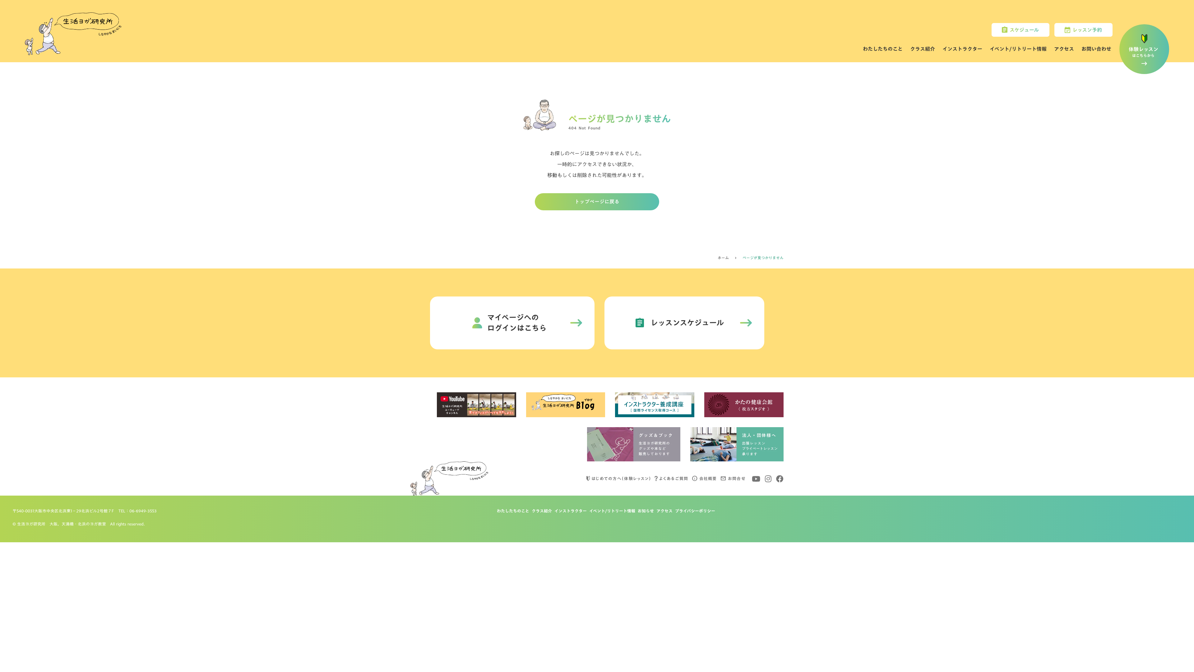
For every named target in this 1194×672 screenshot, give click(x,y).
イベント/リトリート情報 (1018, 49)
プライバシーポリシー (695, 511)
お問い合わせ (1096, 49)
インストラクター (962, 49)
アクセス (1064, 49)
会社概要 (708, 478)
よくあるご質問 (673, 478)
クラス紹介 (922, 49)
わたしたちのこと (883, 49)
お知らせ (646, 511)
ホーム (723, 258)
